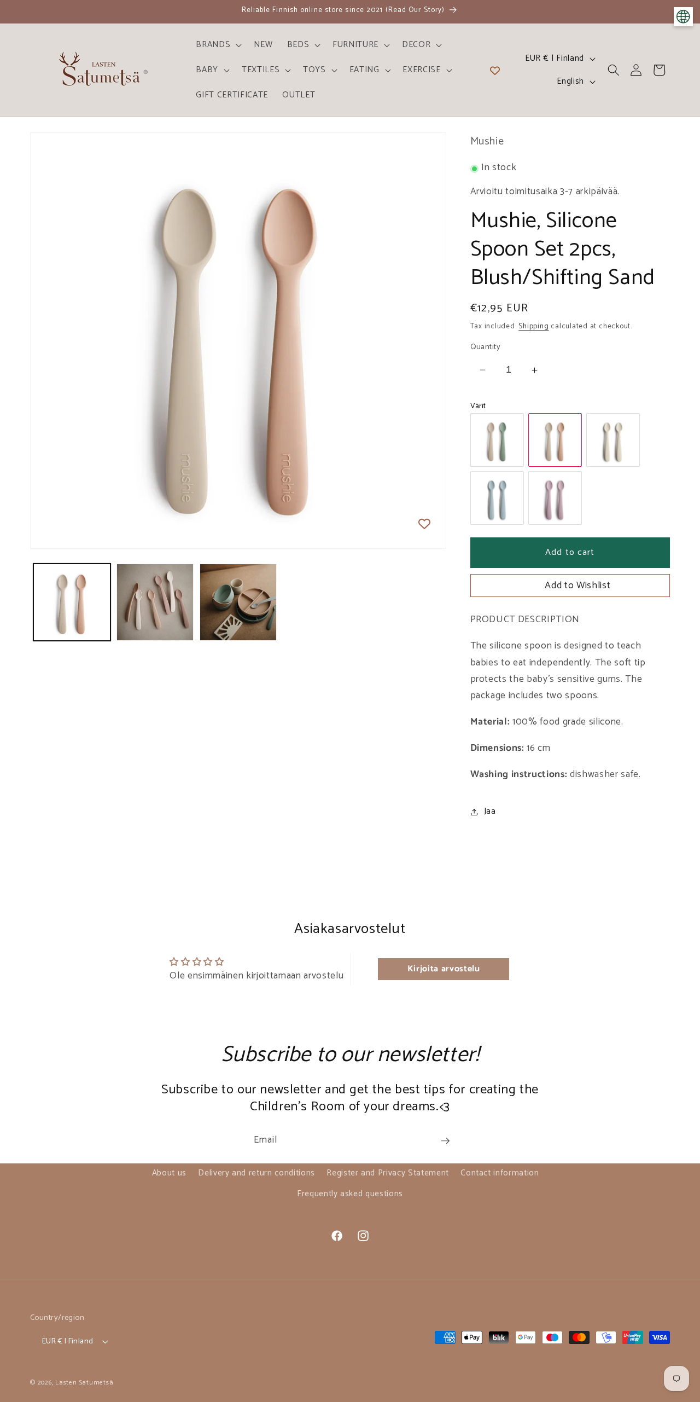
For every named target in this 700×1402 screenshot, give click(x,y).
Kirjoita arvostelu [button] (443, 968)
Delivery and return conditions (256, 1173)
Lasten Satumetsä (84, 1382)
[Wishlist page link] (495, 70)
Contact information (499, 1173)
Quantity (485, 347)
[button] (218, 44)
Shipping (533, 326)
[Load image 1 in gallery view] (71, 602)
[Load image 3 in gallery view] (238, 602)
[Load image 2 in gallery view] (155, 602)
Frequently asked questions (350, 1194)
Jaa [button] (490, 811)
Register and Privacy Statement (387, 1173)
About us (169, 1173)
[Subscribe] (445, 1141)
